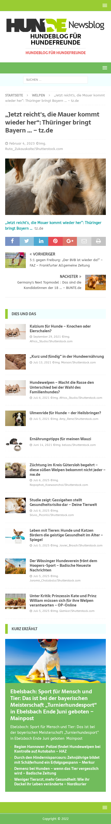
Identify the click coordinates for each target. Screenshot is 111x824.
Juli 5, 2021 (41, 419)
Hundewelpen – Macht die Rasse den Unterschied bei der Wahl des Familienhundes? (62, 387)
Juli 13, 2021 (42, 362)
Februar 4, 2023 (22, 143)
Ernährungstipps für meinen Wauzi (60, 439)
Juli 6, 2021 (41, 397)
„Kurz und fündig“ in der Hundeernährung (67, 356)
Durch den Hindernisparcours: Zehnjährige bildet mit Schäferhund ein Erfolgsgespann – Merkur (57, 760)
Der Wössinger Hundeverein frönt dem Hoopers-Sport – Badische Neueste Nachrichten (63, 565)
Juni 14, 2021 (42, 445)
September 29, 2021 (47, 336)
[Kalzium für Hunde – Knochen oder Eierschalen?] (15, 331)
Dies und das (24, 314)
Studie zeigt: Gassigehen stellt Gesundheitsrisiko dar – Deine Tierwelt (63, 502)
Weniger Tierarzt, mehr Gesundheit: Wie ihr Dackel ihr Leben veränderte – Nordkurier (52, 782)
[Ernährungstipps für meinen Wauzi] (15, 444)
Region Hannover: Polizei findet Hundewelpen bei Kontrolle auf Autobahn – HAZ (57, 749)
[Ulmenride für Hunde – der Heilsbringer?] (15, 418)
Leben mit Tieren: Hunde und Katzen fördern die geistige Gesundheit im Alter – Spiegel (66, 535)
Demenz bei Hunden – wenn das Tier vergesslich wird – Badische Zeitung (56, 771)
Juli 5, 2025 (41, 545)
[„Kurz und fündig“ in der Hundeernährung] (15, 362)
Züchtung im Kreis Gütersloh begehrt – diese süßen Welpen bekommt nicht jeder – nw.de (68, 469)
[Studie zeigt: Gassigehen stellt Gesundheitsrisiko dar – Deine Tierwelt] (15, 505)
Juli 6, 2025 (41, 480)
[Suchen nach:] (55, 79)
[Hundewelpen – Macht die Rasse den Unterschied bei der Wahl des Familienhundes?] (15, 388)
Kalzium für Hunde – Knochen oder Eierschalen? (60, 328)
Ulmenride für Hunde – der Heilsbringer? (65, 413)
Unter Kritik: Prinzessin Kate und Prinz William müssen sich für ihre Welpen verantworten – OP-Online (63, 600)
